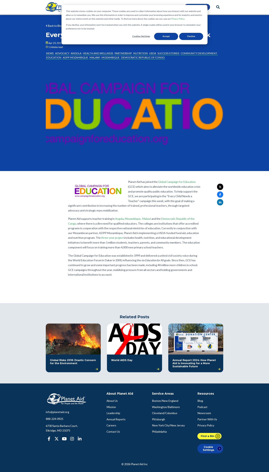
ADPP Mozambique (75, 57)
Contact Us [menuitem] (113, 431)
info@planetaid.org (57, 412)
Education (53, 57)
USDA (152, 53)
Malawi (95, 57)
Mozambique (110, 57)
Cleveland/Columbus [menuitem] (164, 413)
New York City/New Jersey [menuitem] (168, 425)
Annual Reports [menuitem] (115, 419)
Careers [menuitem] (111, 425)
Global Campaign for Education (177, 181)
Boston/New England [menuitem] (165, 400)
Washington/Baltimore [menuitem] (166, 407)
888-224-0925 (54, 418)
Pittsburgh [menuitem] (158, 419)
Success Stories (168, 53)
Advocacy (62, 53)
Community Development (199, 53)
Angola (76, 53)
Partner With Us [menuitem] (207, 419)
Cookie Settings (208, 448)
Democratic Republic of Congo (143, 57)
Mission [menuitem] (111, 407)
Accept (166, 36)
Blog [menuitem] (200, 400)
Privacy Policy (177, 18)
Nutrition (140, 53)
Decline (191, 36)
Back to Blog (55, 25)
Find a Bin (207, 436)
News (50, 53)
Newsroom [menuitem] (204, 413)
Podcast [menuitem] (202, 407)
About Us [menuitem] (112, 400)
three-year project (112, 237)
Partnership (123, 53)
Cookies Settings (141, 36)
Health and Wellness (98, 53)
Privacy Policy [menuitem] (205, 425)
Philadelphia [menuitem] (159, 431)
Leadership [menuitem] (113, 413)
